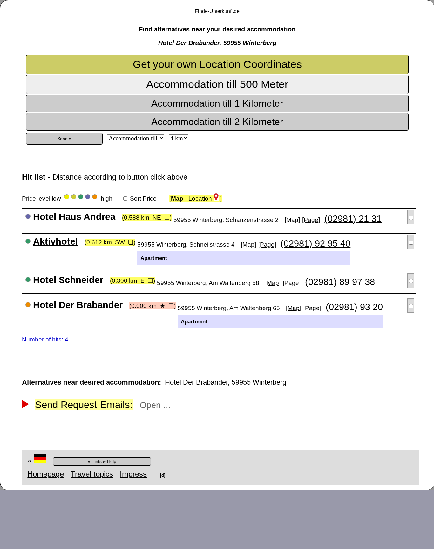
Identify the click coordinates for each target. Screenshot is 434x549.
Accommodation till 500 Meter (217, 84)
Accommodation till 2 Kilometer (217, 121)
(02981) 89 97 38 (340, 282)
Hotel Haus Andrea (74, 217)
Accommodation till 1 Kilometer (217, 103)
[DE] (40, 460)
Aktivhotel (55, 241)
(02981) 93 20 (354, 307)
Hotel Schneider (68, 280)
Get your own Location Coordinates (217, 64)
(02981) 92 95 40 (315, 243)
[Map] (292, 219)
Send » (64, 138)
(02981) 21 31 (353, 219)
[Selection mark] (410, 217)
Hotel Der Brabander (78, 305)
